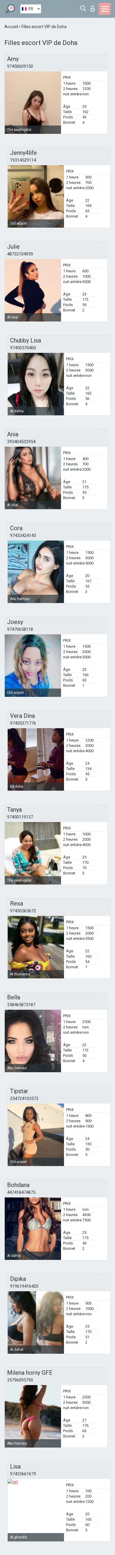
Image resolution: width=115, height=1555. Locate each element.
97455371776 (23, 723)
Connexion (94, 6)
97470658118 (20, 629)
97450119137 (20, 817)
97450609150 (20, 66)
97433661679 (23, 1474)
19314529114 (23, 160)
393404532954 (21, 441)
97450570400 (23, 347)
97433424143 (23, 535)
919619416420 (24, 1286)
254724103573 (24, 1098)
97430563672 (23, 911)
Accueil (11, 26)
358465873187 (21, 1004)
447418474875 (21, 1192)
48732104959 (20, 254)
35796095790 (20, 1380)
